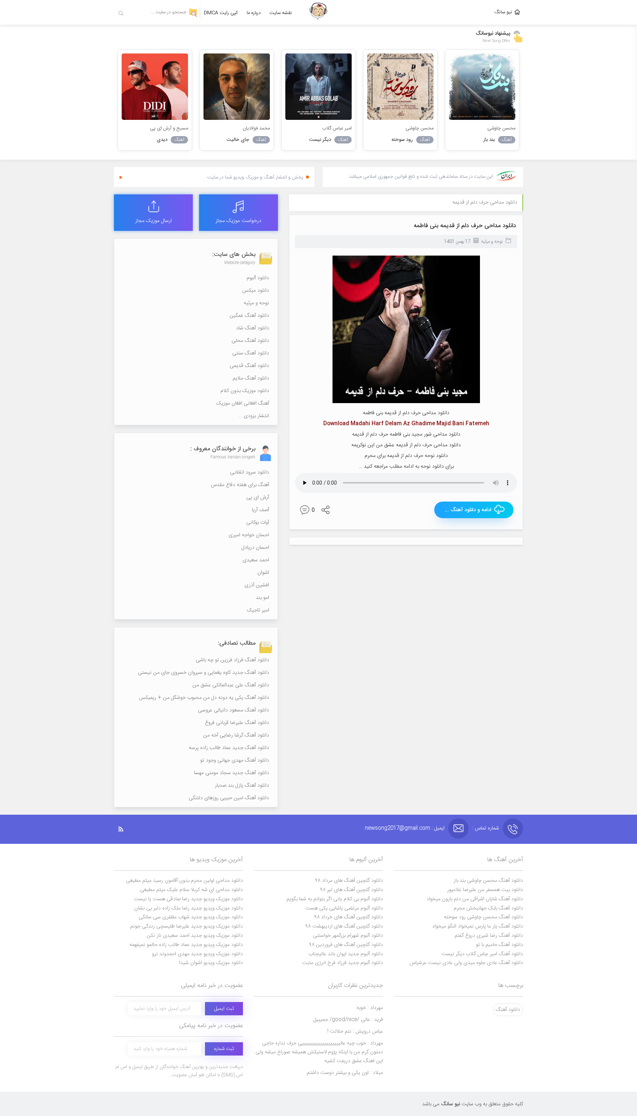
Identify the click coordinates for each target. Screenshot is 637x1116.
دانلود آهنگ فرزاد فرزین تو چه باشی (232, 660)
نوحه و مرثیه (491, 241)
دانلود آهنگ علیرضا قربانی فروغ (237, 722)
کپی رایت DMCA (221, 13)
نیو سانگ (503, 12)
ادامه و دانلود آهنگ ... (468, 510)
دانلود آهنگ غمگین (249, 315)
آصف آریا (260, 510)
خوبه (369, 1008)
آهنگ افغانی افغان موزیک (242, 403)
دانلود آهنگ (508, 1009)
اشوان (263, 572)
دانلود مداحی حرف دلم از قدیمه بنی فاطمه (465, 225)
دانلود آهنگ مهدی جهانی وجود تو (234, 760)
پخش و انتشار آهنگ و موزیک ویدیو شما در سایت (255, 177)
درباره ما (254, 13)
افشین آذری (256, 585)
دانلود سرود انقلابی (249, 472)
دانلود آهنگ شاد (252, 328)
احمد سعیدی (256, 560)
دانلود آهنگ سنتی (250, 353)
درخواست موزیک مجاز (238, 220)
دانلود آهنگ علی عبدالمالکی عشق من (230, 685)
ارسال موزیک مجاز (153, 220)
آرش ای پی (257, 497)
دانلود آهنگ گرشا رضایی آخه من (236, 735)
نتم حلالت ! (355, 1031)
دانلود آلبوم (258, 278)
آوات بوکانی (257, 522)
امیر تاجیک (258, 610)
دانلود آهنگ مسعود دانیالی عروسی (233, 710)
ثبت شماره (224, 1049)
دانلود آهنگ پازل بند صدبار (242, 785)
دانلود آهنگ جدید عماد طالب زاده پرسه (229, 748)
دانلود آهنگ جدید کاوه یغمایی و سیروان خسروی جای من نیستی (203, 672)
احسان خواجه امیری (249, 535)
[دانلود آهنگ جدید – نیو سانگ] (318, 12)
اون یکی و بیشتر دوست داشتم (345, 1072)
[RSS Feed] (124, 829)
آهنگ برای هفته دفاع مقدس (240, 485)
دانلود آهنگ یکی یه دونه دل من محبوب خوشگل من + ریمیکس (204, 697)
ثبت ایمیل (224, 1009)
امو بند (262, 597)
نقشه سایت (280, 13)
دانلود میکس (255, 290)
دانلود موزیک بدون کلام (244, 391)
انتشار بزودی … (254, 416)
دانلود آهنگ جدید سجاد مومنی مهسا (231, 773)
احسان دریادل (255, 547)
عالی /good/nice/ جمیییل (348, 1019)
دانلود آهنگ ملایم (251, 378)
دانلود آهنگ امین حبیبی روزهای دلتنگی (229, 798)
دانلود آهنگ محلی (250, 340)
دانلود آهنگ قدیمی (249, 365)
